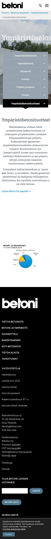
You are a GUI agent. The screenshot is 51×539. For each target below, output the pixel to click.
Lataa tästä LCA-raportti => (16, 191)
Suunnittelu (10, 334)
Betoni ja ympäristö (20, 13)
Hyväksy (9, 534)
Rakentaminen (11, 340)
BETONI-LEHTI (12, 502)
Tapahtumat (10, 358)
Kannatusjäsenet (11, 393)
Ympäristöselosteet (40, 13)
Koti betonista (11, 346)
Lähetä (36, 490)
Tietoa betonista (13, 321)
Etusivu (5, 13)
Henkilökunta (9, 374)
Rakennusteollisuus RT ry (15, 399)
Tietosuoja (7, 462)
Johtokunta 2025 (11, 381)
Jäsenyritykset (9, 387)
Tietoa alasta (10, 352)
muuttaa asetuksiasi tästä (14, 529)
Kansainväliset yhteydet (14, 405)
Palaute (6, 469)
